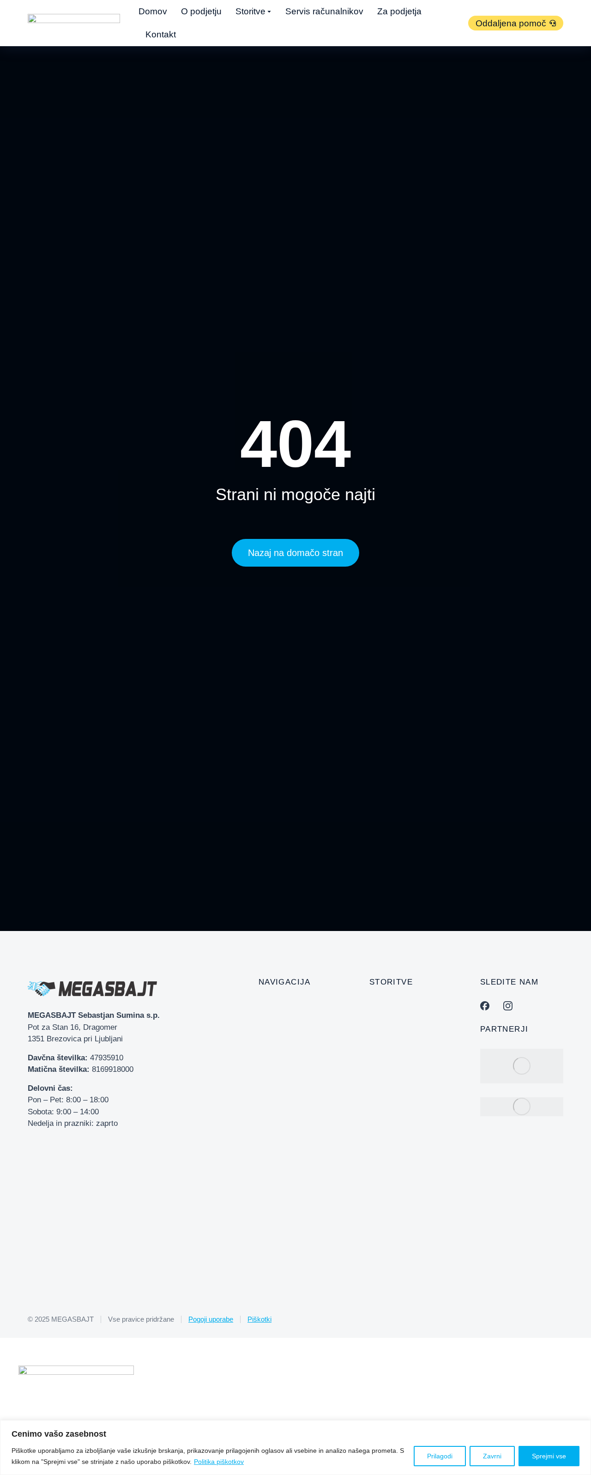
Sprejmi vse (549, 1456)
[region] (295, 1447)
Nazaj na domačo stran (295, 553)
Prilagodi (439, 1456)
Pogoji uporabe (210, 1319)
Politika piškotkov (219, 1461)
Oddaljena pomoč (511, 23)
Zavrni (492, 1456)
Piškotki (259, 1319)
